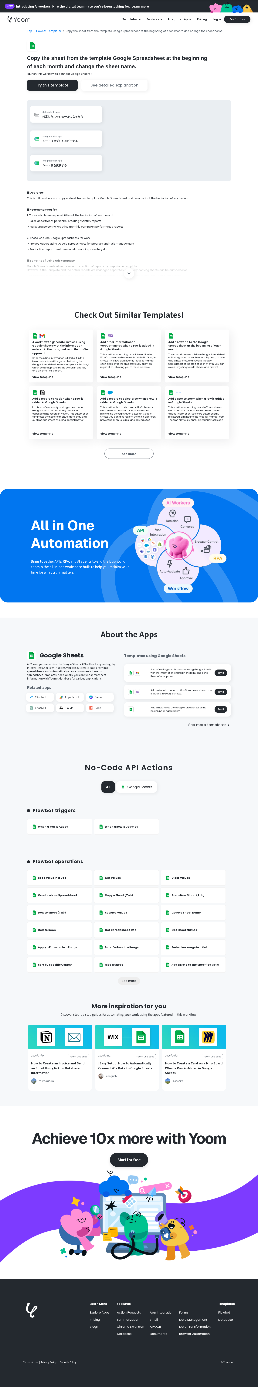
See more (129, 981)
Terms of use (30, 1362)
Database (124, 1334)
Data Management (193, 1320)
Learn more (140, 6)
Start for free (129, 1159)
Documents (158, 1334)
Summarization (128, 1320)
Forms (183, 1313)
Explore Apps (99, 1313)
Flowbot (224, 1313)
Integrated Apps (179, 19)
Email (154, 1320)
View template (42, 377)
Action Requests (129, 1313)
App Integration (161, 1313)
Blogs (94, 1327)
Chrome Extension (130, 1327)
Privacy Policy (49, 1362)
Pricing (202, 19)
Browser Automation (194, 1334)
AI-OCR (155, 1327)
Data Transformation (195, 1327)
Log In (217, 19)
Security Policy (68, 1362)
